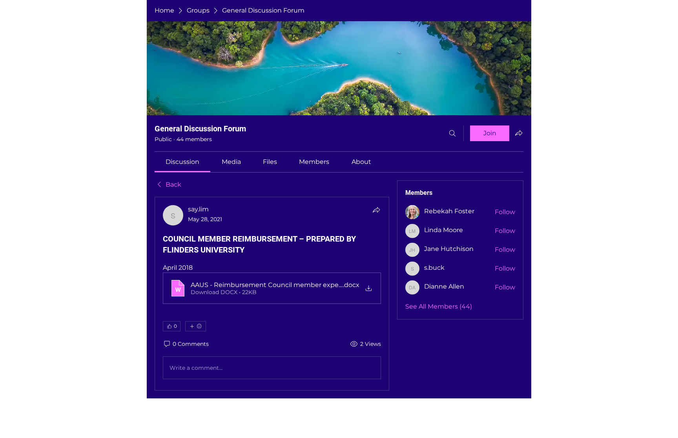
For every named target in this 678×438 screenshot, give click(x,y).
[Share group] (518, 133)
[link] (182, 161)
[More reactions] (195, 326)
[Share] (376, 209)
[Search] (452, 133)
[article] (272, 294)
